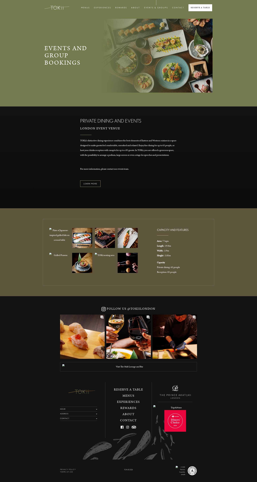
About (135, 8)
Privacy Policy (68, 469)
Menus (85, 8)
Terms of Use (66, 472)
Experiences (102, 8)
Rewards (121, 8)
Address (64, 414)
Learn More (90, 184)
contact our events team (117, 169)
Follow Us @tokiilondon (130, 309)
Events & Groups (156, 8)
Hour (63, 409)
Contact (178, 8)
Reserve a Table (200, 7)
